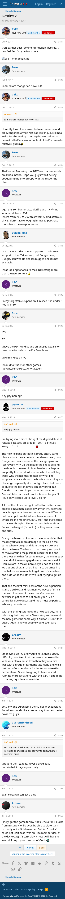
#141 (60, 41)
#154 (60, 788)
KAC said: (8, 424)
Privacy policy (28, 889)
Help (40, 889)
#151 (60, 647)
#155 (60, 815)
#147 (60, 294)
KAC (7, 20)
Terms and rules (10, 889)
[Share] (55, 42)
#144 (60, 165)
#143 (60, 107)
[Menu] (5, 4)
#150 (60, 417)
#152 (60, 700)
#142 (60, 79)
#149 (60, 389)
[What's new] (61, 4)
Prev (31, 847)
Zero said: (9, 114)
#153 (60, 735)
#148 (60, 325)
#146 (60, 245)
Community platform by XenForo (29, 896)
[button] (3, 884)
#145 (60, 203)
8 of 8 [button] (42, 847)
